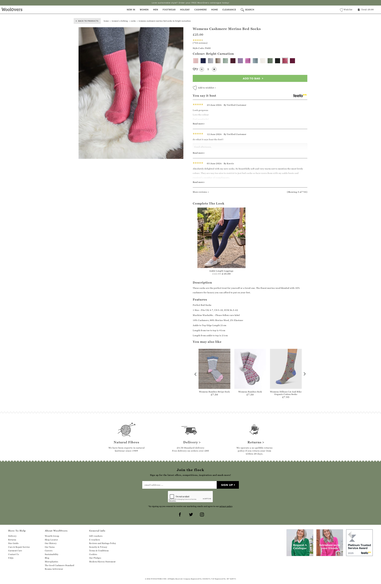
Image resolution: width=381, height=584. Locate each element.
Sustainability (51, 554)
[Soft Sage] (270, 60)
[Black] (277, 60)
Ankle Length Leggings (221, 271)
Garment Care (15, 550)
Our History (51, 543)
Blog (47, 558)
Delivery (12, 536)
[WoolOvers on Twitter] (190, 514)
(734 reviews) (200, 43)
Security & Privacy (98, 547)
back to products (88, 20)
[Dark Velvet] (232, 60)
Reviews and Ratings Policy (102, 543)
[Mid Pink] (247, 60)
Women (144, 9)
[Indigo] (203, 60)
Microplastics (51, 561)
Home (214, 9)
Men (155, 9)
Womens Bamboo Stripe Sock (214, 391)
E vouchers (94, 540)
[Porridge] (218, 60)
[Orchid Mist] (240, 60)
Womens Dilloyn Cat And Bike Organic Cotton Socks (286, 392)
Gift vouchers (96, 536)
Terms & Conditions (99, 550)
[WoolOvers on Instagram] (201, 514)
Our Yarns (50, 547)
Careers (49, 550)
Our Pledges (95, 558)
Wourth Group (52, 536)
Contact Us (13, 554)
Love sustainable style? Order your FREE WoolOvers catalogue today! (190, 2)
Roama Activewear (54, 569)
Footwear (169, 9)
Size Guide (13, 543)
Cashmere (200, 9)
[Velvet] (292, 60)
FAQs (10, 558)
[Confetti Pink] (195, 60)
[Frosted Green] (225, 60)
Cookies (93, 554)
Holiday (185, 9)
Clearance (229, 9)
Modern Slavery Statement (102, 561)
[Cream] (262, 60)
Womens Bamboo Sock (250, 391)
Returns (12, 540)
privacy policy (226, 506)
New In (131, 9)
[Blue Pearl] (255, 60)
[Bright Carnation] (285, 60)
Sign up (227, 485)
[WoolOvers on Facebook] (179, 514)
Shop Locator (51, 540)
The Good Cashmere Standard (59, 565)
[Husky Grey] (210, 60)
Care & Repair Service (19, 547)
